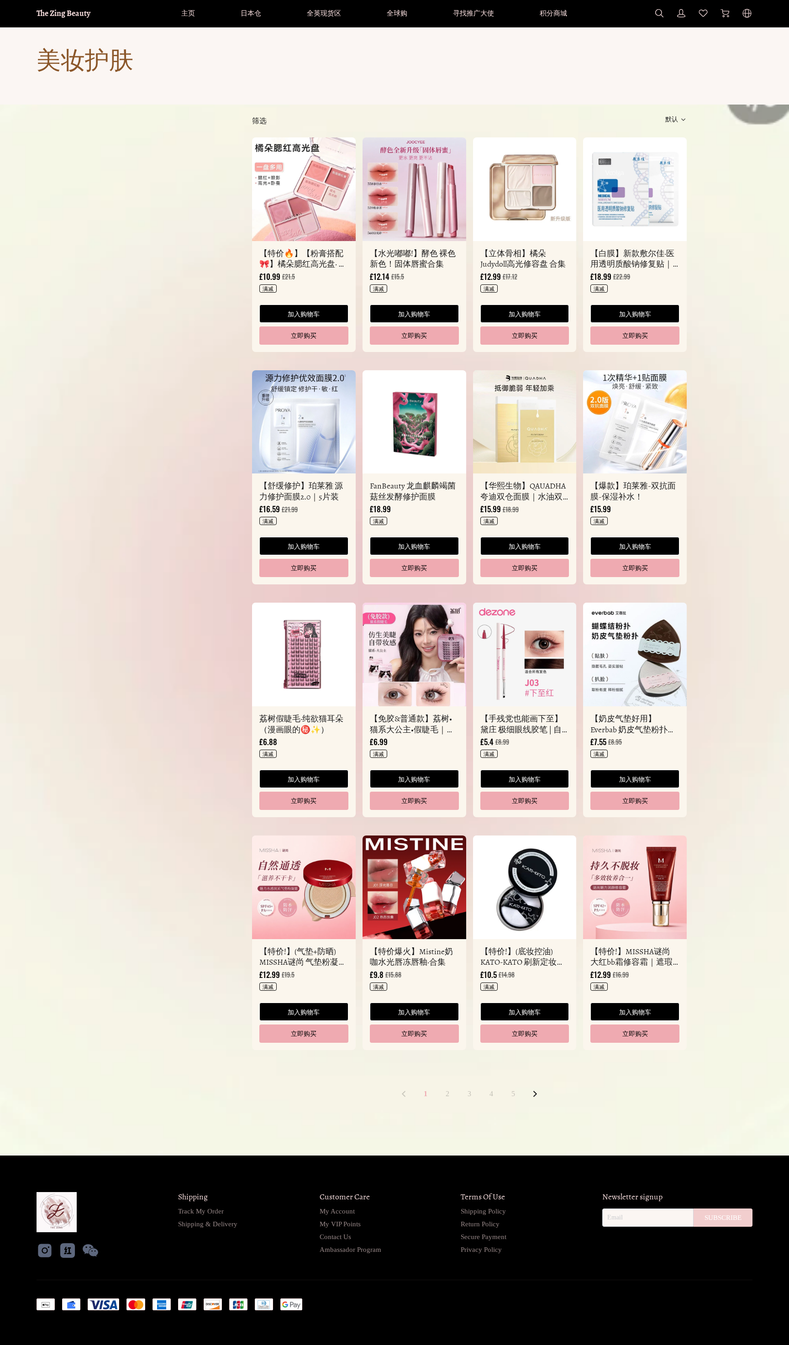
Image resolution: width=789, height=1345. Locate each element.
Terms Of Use (483, 1196)
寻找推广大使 (473, 13)
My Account (337, 1211)
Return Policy (480, 1224)
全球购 (397, 13)
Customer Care (345, 1196)
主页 (188, 13)
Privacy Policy (481, 1249)
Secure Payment (483, 1236)
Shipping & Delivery (207, 1224)
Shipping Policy (483, 1211)
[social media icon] (45, 1251)
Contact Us (335, 1236)
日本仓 (251, 13)
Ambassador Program (350, 1249)
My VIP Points (340, 1224)
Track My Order (201, 1211)
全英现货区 (324, 13)
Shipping (193, 1196)
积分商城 (553, 13)
